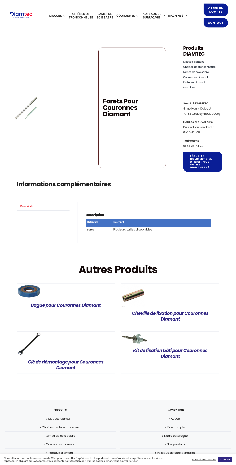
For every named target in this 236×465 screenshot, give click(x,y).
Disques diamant (60, 419)
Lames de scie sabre (60, 436)
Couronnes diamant (60, 444)
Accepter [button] (225, 459)
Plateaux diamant (60, 453)
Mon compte (176, 427)
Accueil (176, 419)
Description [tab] (28, 206)
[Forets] (26, 108)
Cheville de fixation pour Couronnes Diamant (170, 316)
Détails (29, 292)
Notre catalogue (176, 436)
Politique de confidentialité (176, 453)
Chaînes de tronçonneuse (60, 427)
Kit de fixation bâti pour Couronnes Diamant (170, 353)
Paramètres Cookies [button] (204, 459)
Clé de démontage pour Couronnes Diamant (66, 365)
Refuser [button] (133, 461)
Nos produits (176, 444)
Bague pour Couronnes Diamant (66, 305)
